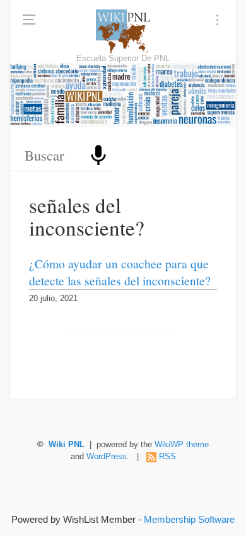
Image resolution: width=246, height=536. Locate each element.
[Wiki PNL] (123, 31)
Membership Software (189, 519)
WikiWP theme (182, 444)
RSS (167, 456)
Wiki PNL (67, 444)
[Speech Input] (98, 155)
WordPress (106, 456)
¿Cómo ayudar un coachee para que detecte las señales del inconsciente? (120, 271)
